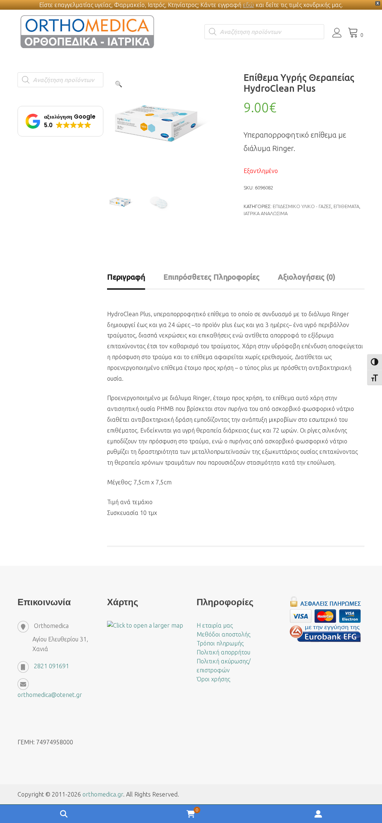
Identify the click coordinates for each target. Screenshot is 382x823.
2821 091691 (51, 666)
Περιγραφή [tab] (126, 277)
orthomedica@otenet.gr (50, 694)
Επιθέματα (346, 206)
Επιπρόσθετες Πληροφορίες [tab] (211, 277)
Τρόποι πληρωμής (220, 643)
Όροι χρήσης (213, 679)
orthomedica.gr (102, 794)
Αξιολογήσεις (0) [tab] (306, 277)
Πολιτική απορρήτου (223, 652)
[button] (118, 83)
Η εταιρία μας (215, 625)
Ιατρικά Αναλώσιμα (266, 213)
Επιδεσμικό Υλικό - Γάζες (302, 206)
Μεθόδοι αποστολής (223, 634)
